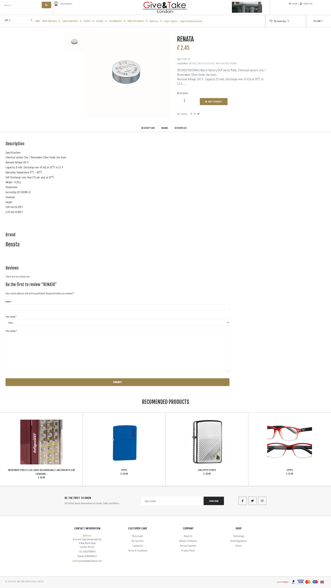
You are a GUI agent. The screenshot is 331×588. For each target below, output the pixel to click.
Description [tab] (147, 127)
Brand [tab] (164, 127)
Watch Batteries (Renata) (226, 63)
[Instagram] (194, 113)
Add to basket (215, 101)
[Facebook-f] (242, 501)
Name (9, 301)
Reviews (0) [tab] (180, 127)
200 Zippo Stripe (207, 470)
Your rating (11, 316)
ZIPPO (290, 470)
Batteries (193, 63)
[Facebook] (191, 113)
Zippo (124, 470)
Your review (11, 330)
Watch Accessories (206, 63)
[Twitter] (198, 113)
